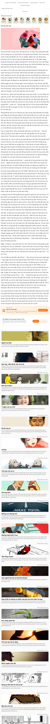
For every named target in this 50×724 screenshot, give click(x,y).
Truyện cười (42, 2)
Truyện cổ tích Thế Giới (23, 2)
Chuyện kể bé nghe (25, 5)
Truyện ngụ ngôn (34, 2)
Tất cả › (47, 15)
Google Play (44, 321)
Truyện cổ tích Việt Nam (10, 2)
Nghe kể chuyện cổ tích (7, 8)
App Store (36, 321)
